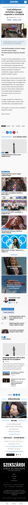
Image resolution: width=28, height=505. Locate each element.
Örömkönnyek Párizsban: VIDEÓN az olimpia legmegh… (11, 231)
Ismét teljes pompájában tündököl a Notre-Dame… (12, 193)
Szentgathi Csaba (14, 298)
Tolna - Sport (5, 209)
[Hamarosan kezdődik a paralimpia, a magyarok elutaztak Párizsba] (14, 203)
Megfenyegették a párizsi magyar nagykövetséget (16, 324)
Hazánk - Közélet (5, 171)
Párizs (13, 126)
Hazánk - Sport (17, 19)
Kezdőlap (11, 5)
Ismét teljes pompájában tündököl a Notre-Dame (16, 331)
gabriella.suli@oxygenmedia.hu (15, 451)
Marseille (8, 126)
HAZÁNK (16, 5)
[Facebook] (7, 132)
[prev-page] (2, 337)
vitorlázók (18, 126)
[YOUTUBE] (17, 455)
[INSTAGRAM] (20, 455)
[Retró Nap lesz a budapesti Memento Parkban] (6, 374)
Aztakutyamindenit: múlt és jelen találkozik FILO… (11, 155)
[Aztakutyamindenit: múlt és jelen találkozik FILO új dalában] (14, 146)
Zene (3, 152)
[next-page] (5, 337)
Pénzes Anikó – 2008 (7, 416)
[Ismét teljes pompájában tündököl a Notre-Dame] (14, 184)
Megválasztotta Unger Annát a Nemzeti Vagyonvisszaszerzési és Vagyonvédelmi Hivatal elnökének (18, 381)
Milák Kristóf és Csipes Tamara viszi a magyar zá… (12, 251)
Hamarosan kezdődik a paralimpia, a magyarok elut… (12, 212)
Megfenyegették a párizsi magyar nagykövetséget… (11, 174)
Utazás (3, 190)
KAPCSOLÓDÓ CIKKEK (7, 309)
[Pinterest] (14, 132)
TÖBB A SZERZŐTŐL (9, 312)
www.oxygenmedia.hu (14, 434)
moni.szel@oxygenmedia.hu (16, 446)
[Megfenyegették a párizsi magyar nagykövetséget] (14, 165)
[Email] (10, 303)
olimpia (23, 126)
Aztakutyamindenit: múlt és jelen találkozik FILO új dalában (17, 318)
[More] (17, 132)
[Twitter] (10, 132)
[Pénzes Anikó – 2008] (14, 410)
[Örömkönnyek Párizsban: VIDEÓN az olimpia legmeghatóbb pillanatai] (14, 222)
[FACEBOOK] (18, 455)
